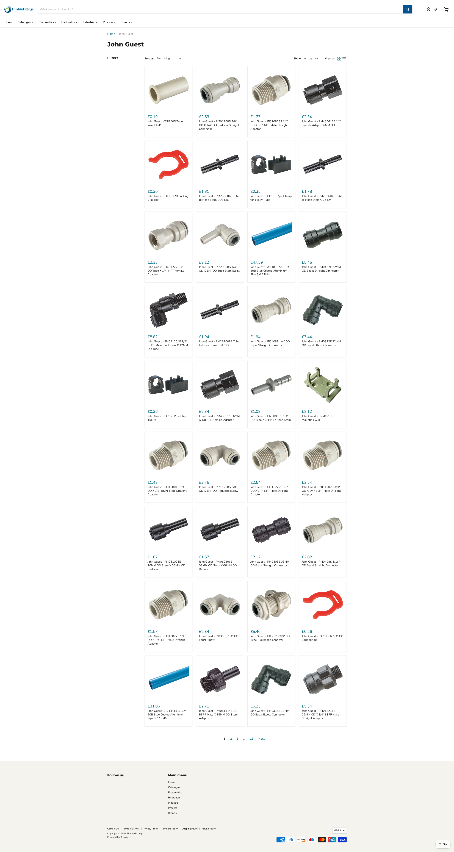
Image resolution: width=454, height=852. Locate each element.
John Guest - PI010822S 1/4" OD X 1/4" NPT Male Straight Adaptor (167, 640)
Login (434, 9)
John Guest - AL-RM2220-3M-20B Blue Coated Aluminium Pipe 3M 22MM (270, 270)
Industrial (89, 22)
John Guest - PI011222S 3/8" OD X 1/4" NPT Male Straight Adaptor (269, 490)
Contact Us (113, 828)
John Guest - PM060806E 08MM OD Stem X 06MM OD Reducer (218, 565)
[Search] (407, 9)
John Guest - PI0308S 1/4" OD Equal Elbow (218, 638)
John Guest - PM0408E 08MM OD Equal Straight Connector (269, 563)
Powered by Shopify (117, 837)
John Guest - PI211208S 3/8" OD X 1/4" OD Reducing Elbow (218, 489)
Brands (126, 22)
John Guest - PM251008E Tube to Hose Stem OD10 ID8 (219, 343)
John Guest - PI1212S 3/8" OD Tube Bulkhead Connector (270, 638)
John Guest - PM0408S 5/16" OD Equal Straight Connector (321, 563)
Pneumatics (47, 22)
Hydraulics (68, 22)
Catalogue (25, 22)
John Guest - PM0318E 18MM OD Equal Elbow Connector (269, 713)
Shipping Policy (190, 828)
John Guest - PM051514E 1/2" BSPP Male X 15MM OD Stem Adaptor (219, 714)
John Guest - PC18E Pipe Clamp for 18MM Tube (271, 198)
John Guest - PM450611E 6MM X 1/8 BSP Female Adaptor (219, 418)
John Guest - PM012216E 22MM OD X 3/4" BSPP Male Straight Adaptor (320, 714)
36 (310, 58)
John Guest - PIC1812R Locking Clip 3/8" (168, 198)
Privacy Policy (150, 828)
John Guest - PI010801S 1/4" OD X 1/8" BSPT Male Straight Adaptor (167, 490)
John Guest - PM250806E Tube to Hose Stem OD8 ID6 (219, 198)
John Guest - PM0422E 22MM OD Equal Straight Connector (321, 269)
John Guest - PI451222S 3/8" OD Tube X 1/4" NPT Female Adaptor (167, 270)
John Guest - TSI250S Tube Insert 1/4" (165, 123)
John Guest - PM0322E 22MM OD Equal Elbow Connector (321, 343)
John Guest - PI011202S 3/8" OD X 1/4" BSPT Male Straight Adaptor (321, 490)
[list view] (344, 58)
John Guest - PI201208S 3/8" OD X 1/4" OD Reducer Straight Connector (219, 125)
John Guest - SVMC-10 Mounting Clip (317, 418)
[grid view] (339, 58)
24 (305, 58)
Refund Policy (208, 828)
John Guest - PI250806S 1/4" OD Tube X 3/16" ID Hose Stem (270, 418)
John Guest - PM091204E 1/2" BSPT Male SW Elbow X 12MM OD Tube (168, 345)
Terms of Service (131, 828)
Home (8, 22)
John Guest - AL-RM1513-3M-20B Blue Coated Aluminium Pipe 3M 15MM (167, 714)
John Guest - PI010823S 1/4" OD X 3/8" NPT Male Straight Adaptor (269, 125)
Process (108, 22)
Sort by (149, 58)
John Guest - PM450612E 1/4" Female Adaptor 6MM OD (321, 123)
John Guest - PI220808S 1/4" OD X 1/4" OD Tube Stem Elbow (219, 269)
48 (316, 58)
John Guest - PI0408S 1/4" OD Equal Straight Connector (270, 343)
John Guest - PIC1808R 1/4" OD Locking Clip (322, 638)
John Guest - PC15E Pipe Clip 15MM (167, 418)
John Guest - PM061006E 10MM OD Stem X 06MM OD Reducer (166, 565)
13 (252, 739)
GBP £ (337, 830)
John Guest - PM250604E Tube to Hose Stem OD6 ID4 (322, 198)
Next (261, 739)
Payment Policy (170, 828)
